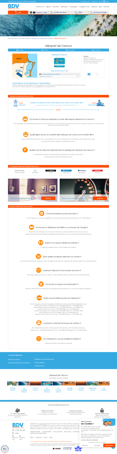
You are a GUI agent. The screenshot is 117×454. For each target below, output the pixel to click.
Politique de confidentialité (38, 433)
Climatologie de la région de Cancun (19, 362)
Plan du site (67, 431)
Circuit (45, 437)
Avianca (97, 172)
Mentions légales (35, 431)
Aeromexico (81, 172)
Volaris (51, 172)
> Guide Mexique (39, 362)
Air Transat (35, 172)
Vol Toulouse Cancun (58, 390)
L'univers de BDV (46, 431)
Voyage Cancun (69, 389)
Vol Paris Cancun (81, 389)
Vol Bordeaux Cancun (47, 390)
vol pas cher (43, 423)
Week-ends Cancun (92, 389)
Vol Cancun (104, 389)
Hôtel (50, 437)
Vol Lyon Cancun (35, 389)
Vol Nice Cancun (12, 389)
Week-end (39, 437)
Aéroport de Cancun (14, 359)
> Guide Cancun (39, 365)
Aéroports (94, 6)
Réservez (48, 198)
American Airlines (20, 172)
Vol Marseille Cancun (24, 390)
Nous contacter (57, 431)
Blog (100, 6)
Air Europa (66, 172)
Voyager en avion (84, 6)
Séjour (32, 437)
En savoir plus (32, 1)
